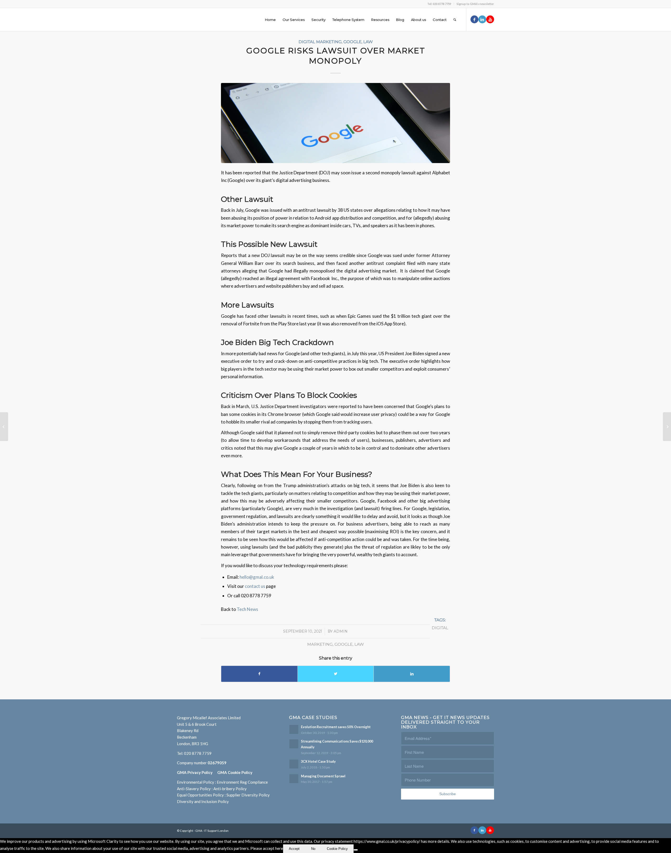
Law (368, 41)
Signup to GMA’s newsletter (475, 3)
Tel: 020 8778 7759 (439, 3)
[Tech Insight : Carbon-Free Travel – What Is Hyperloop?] (667, 426)
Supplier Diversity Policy (248, 795)
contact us (255, 586)
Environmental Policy (195, 782)
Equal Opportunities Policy (200, 795)
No (313, 849)
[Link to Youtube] (490, 19)
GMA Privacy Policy (197, 772)
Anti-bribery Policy (230, 788)
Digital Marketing (320, 41)
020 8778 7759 (198, 753)
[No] (356, 850)
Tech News (247, 609)
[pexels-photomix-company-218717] (335, 123)
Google (352, 41)
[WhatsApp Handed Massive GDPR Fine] (4, 426)
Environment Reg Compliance (242, 782)
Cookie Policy (337, 849)
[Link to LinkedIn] (482, 19)
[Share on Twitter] (336, 674)
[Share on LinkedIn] (412, 674)
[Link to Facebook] (474, 19)
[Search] (454, 19)
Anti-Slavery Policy (194, 788)
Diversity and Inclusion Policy (203, 801)
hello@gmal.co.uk (257, 577)
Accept (294, 849)
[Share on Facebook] (259, 674)
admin (341, 631)
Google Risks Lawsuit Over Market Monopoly (335, 56)
